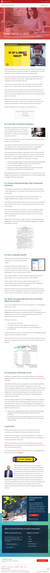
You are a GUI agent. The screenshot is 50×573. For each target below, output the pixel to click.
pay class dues (8, 541)
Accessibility (16, 566)
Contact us (4, 566)
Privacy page (27, 571)
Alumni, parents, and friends (8, 5)
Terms (25, 566)
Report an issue (10, 566)
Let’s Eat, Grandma (11, 76)
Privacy (21, 566)
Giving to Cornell (44, 5)
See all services (9, 547)
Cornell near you (32, 544)
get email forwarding (12, 539)
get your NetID (19, 539)
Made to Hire (33, 310)
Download (24, 115)
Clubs (29, 537)
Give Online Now (42, 560)
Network (30, 541)
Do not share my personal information (43, 571)
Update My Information (11, 544)
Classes (30, 539)
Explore (34, 515)
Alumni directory (32, 546)
